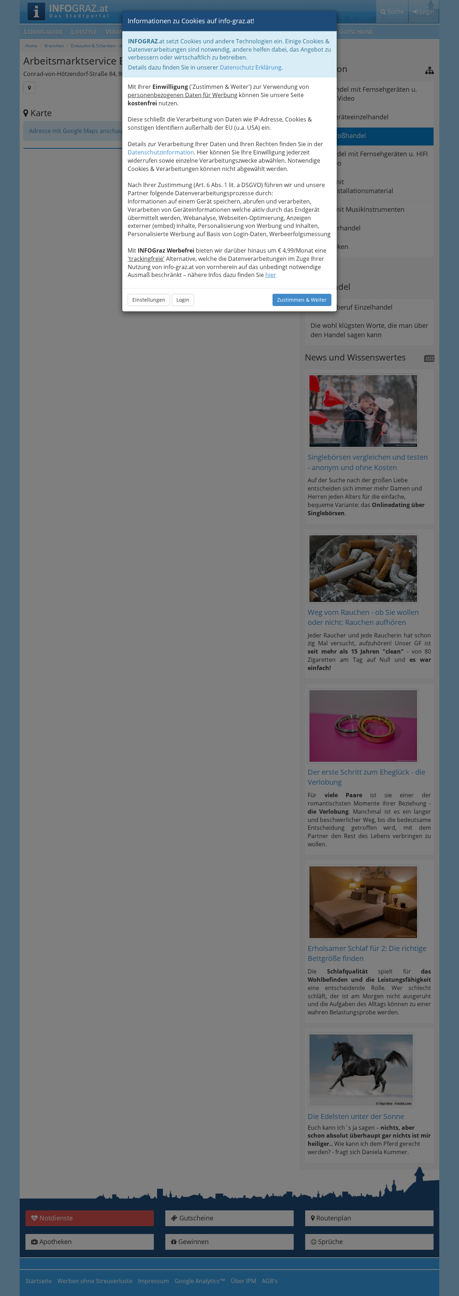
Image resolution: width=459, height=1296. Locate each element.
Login (182, 299)
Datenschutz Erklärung (250, 67)
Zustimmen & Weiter (302, 299)
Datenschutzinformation (161, 152)
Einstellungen (148, 299)
